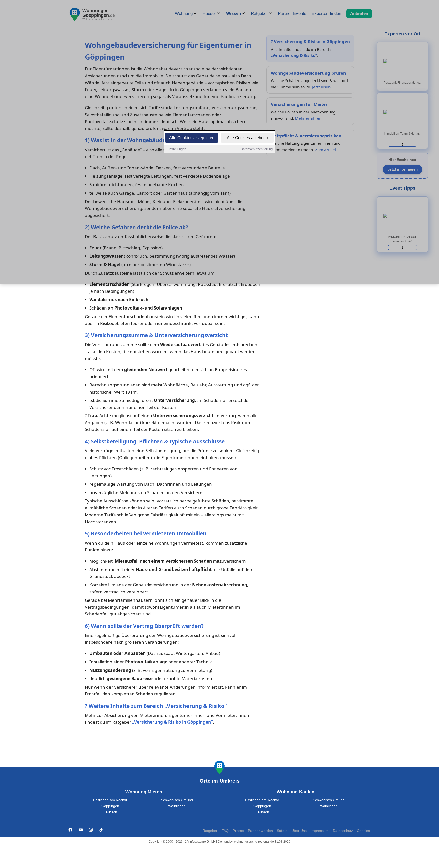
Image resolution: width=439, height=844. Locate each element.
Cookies (363, 831)
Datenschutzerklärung (257, 149)
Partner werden (260, 831)
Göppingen (110, 806)
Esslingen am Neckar (110, 800)
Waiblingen (177, 806)
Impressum (320, 831)
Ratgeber (209, 831)
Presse (238, 831)
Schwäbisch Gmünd (177, 800)
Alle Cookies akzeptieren (191, 138)
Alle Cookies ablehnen (247, 138)
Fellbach (110, 812)
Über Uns (299, 831)
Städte (282, 831)
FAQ (225, 831)
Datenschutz (343, 831)
